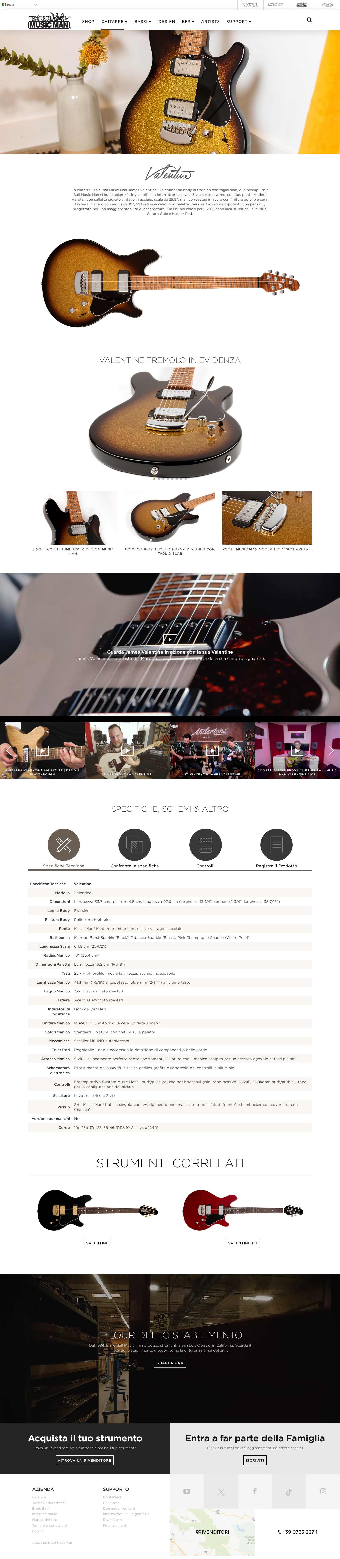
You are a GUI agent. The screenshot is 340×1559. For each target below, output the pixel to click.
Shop (88, 21)
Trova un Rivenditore (84, 1460)
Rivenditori (112, 1520)
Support (237, 21)
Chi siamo (111, 1503)
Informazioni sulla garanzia (126, 1514)
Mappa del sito (44, 1520)
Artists (210, 21)
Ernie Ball (40, 1508)
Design (166, 21)
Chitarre (112, 21)
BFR (186, 21)
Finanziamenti (115, 1525)
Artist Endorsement (49, 1503)
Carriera (39, 1497)
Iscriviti (255, 1460)
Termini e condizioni (49, 1525)
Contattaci (112, 1497)
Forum (38, 1531)
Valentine (97, 1243)
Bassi (141, 21)
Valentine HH (242, 1243)
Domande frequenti (119, 1508)
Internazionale (44, 1514)
